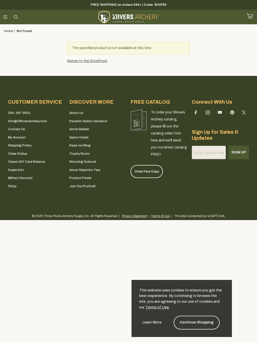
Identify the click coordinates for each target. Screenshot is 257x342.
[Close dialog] (196, 137)
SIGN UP (129, 210)
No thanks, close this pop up (83, 223)
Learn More (152, 322)
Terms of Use (157, 307)
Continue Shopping (197, 322)
